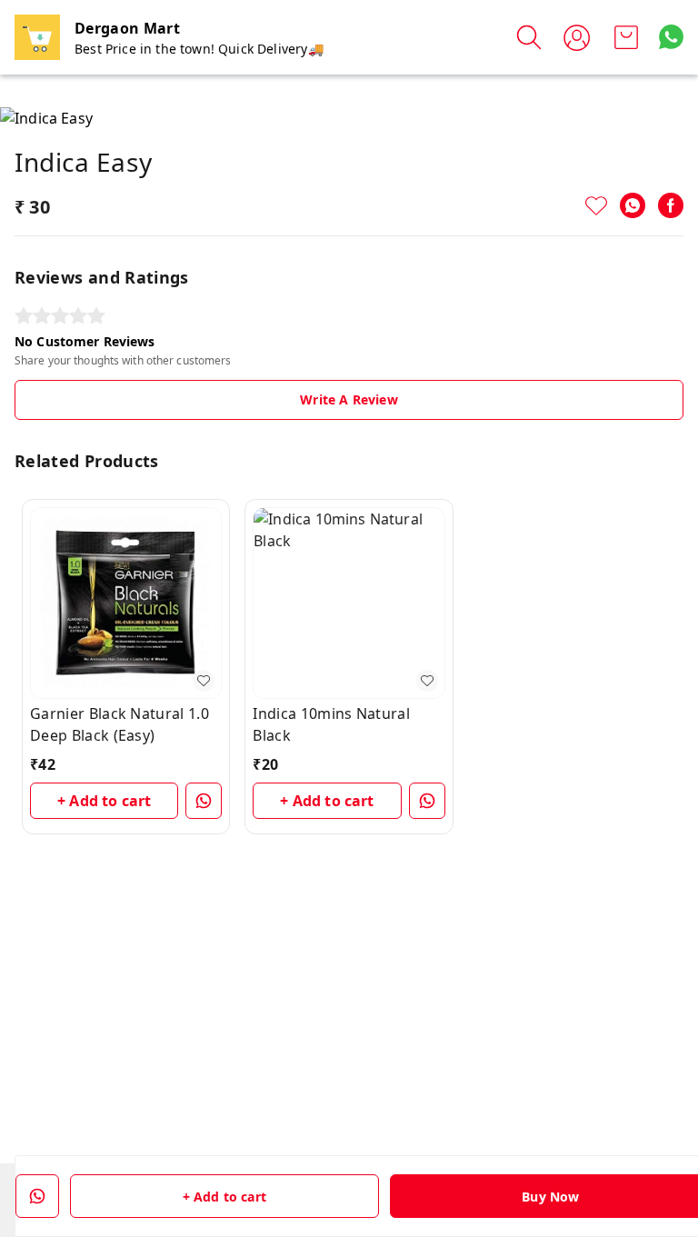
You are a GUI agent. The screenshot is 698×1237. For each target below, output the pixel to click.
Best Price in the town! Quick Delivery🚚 (199, 48)
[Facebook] (670, 205)
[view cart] (626, 37)
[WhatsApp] (632, 205)
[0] (626, 37)
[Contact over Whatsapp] (671, 37)
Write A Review (348, 399)
